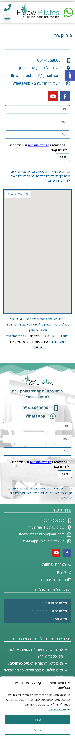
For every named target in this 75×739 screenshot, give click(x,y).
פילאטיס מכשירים (54, 603)
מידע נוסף (60, 619)
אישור (37, 719)
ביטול (37, 730)
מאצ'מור (34, 336)
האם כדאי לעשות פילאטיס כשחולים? (35, 663)
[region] (37, 707)
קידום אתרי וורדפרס (35, 342)
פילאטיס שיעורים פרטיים (49, 611)
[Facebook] (65, 96)
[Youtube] (53, 96)
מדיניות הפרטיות (38, 145)
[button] (70, 75)
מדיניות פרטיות (57, 709)
